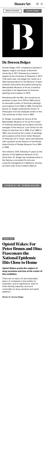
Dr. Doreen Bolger (16, 297)
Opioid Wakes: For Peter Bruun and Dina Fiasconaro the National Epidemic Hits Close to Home (22, 253)
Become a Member (32, 11)
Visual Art (8, 239)
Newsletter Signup (12, 11)
